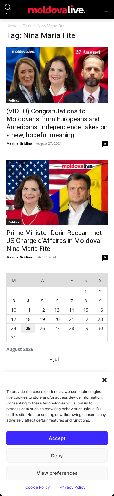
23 (100, 319)
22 (85, 319)
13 (57, 310)
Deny (57, 456)
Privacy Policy (73, 487)
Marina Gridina (19, 143)
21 (71, 319)
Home (11, 26)
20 (57, 319)
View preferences (57, 473)
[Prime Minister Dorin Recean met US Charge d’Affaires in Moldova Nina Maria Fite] (57, 192)
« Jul (54, 359)
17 (13, 319)
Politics (13, 100)
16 (100, 310)
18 (28, 319)
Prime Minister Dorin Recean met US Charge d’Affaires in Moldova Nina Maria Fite (54, 240)
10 (13, 310)
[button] (104, 379)
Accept (57, 438)
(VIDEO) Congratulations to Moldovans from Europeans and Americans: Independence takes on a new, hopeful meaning (57, 123)
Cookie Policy (37, 487)
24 (13, 328)
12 (42, 310)
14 (71, 310)
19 (42, 319)
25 (28, 328)
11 (28, 310)
